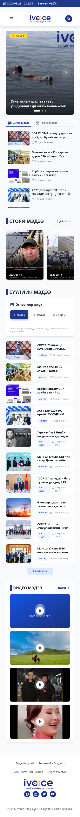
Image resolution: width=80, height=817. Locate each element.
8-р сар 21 (60, 314)
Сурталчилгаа (57, 772)
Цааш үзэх (40, 571)
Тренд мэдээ (48, 123)
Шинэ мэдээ (20, 123)
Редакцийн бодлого (51, 763)
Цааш (62, 221)
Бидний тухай (25, 763)
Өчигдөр (39, 314)
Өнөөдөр (19, 314)
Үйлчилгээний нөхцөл (28, 772)
